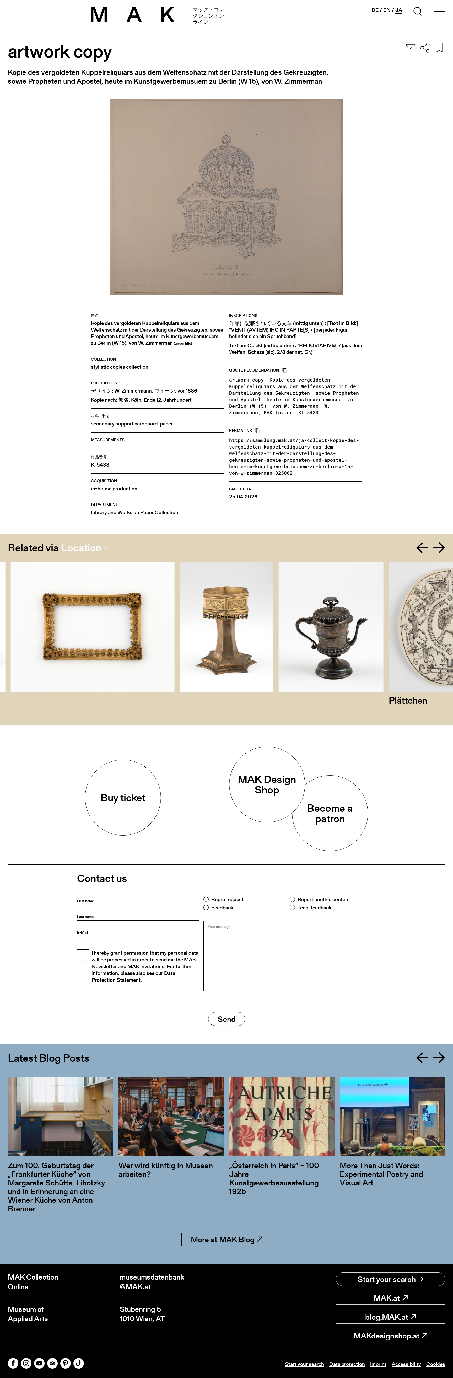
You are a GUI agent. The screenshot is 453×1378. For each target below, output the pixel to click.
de (375, 10)
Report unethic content (324, 899)
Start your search (387, 1279)
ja (398, 10)
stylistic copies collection (119, 367)
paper (166, 424)
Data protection (347, 1364)
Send (227, 1018)
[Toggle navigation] (439, 12)
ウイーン (164, 391)
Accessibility (406, 1364)
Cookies (435, 1364)
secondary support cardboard (124, 424)
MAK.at (387, 1297)
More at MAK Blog (223, 1239)
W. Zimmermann (133, 391)
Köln (136, 400)
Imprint (378, 1364)
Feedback (222, 907)
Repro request (227, 899)
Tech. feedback (314, 907)
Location (81, 547)
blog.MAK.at (386, 1316)
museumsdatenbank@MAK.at (152, 1281)
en (387, 10)
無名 (123, 400)
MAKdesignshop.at (386, 1335)
